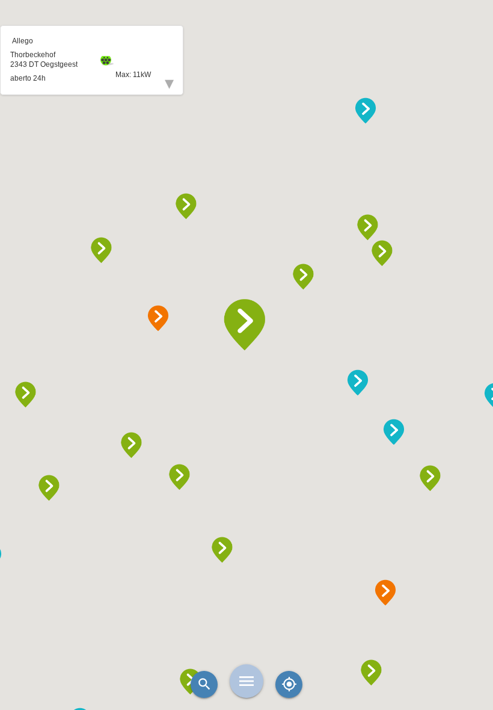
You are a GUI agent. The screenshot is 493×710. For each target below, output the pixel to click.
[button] (246, 325)
